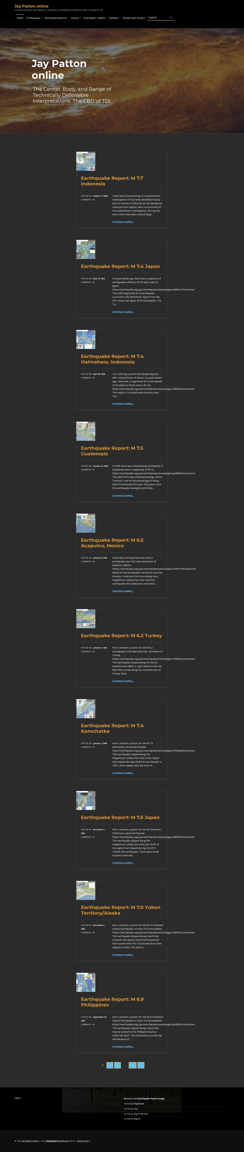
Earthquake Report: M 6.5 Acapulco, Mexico (112, 542)
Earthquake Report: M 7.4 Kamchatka (112, 728)
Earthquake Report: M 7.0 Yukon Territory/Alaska (121, 910)
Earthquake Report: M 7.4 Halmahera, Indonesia (112, 359)
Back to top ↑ (83, 1141)
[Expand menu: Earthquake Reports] (68, 18)
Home (20, 17)
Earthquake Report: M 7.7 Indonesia (112, 181)
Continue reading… (123, 221)
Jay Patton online (30, 1141)
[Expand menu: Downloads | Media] (106, 18)
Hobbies (113, 17)
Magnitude (139, 1103)
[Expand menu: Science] (80, 18)
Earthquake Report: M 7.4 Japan (120, 266)
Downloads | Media (94, 17)
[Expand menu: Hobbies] (119, 18)
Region (137, 1118)
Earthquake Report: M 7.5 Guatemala (112, 451)
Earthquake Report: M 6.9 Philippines (112, 1002)
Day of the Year (141, 1113)
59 (133, 1065)
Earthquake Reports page (151, 1098)
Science (75, 17)
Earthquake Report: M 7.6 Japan (120, 817)
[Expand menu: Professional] (41, 18)
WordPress (62, 1141)
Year (136, 1108)
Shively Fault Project (134, 17)
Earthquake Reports (56, 17)
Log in (18, 1097)
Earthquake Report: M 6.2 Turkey (121, 635)
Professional (33, 17)
